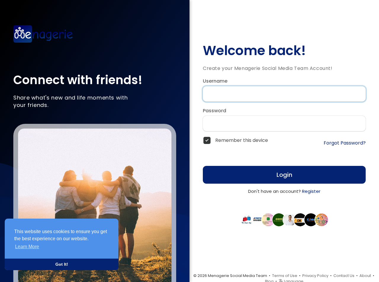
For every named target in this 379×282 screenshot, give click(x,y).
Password (214, 111)
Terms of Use (284, 275)
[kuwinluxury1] (310, 219)
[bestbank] (268, 219)
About (365, 275)
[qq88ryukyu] (278, 219)
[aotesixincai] (257, 219)
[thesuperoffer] (246, 219)
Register (311, 191)
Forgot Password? (345, 143)
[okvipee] (300, 219)
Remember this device (241, 140)
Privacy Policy (315, 275)
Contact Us (343, 275)
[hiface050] (321, 219)
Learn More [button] (27, 246)
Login (284, 175)
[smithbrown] (289, 219)
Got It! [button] (61, 264)
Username (215, 81)
